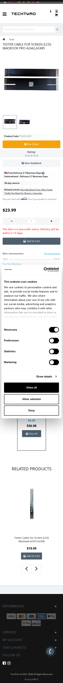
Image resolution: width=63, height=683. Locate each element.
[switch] (54, 340)
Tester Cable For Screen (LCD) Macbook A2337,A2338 (31, 539)
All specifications (52, 253)
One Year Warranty (12, 264)
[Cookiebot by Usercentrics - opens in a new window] (44, 269)
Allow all (31, 387)
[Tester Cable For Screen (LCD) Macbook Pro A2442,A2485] (31, 82)
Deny (31, 410)
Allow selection (31, 399)
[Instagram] (9, 663)
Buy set (33, 433)
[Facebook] (4, 663)
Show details (44, 376)
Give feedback (32, 163)
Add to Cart (33, 556)
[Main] (4, 39)
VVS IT (35, 679)
